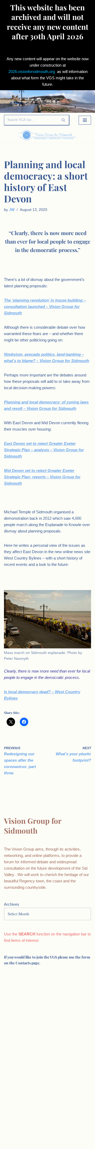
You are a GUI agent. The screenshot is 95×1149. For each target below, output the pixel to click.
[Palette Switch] (77, 135)
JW (12, 210)
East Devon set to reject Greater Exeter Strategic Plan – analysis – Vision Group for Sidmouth (44, 449)
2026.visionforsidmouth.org (31, 71)
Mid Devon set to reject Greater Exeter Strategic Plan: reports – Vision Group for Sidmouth (42, 476)
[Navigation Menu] (85, 120)
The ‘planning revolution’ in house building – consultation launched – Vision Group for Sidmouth (45, 306)
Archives (11, 904)
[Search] (63, 120)
